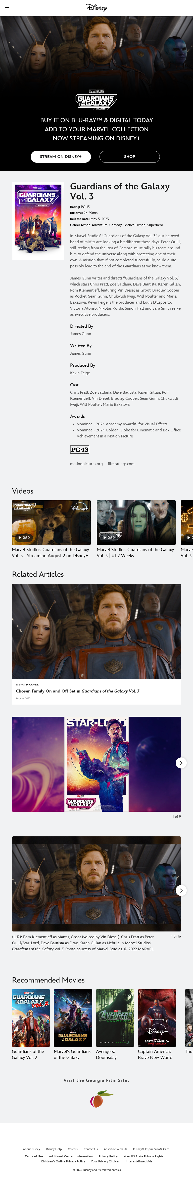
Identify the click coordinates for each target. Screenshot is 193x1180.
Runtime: (76, 213)
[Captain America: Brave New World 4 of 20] (157, 1018)
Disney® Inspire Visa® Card (151, 1149)
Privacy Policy (108, 1156)
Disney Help (54, 1149)
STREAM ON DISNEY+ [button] (61, 156)
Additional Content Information (71, 1156)
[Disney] (96, 8)
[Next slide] (173, 770)
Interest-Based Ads (139, 1161)
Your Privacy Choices (105, 1161)
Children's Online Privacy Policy (63, 1161)
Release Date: (79, 219)
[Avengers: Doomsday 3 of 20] (115, 1018)
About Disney (31, 1149)
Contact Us (91, 1149)
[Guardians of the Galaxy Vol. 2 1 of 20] (31, 1018)
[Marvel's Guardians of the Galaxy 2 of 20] (73, 1018)
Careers (73, 1149)
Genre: (75, 225)
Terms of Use (34, 1156)
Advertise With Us (115, 1149)
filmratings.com (121, 464)
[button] (7, 8)
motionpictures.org (86, 464)
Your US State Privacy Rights (143, 1156)
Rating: (75, 207)
